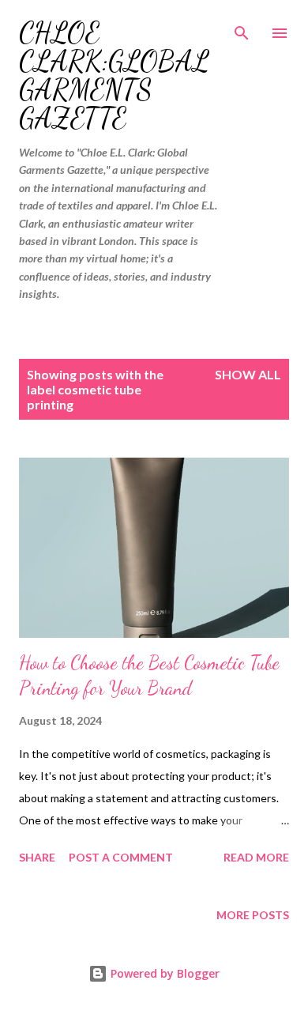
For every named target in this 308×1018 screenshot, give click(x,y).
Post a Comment (121, 857)
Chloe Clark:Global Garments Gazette (114, 75)
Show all (248, 374)
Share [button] (37, 857)
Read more (256, 857)
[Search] (241, 28)
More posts (252, 915)
